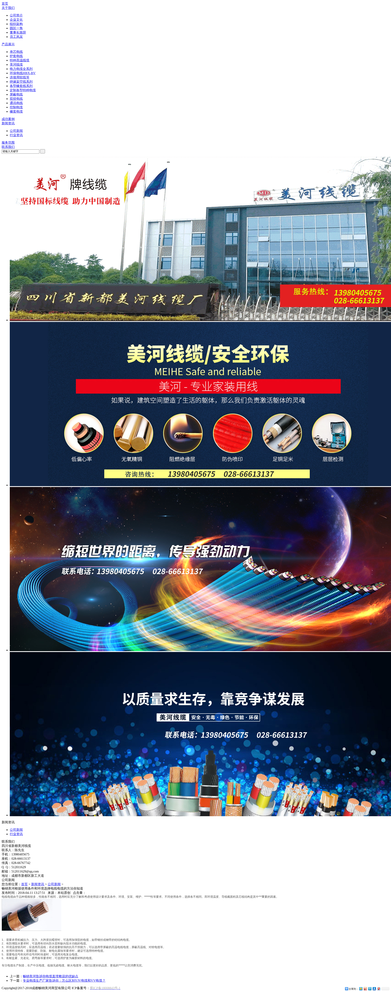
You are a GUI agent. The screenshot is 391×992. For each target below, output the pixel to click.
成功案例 (8, 119)
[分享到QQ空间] (360, 988)
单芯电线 (16, 51)
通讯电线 (16, 103)
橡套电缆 (16, 111)
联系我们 (8, 147)
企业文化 (16, 19)
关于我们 (8, 8)
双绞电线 (16, 98)
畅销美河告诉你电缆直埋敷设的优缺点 (50, 976)
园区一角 (16, 28)
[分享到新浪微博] (365, 988)
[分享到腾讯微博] (369, 988)
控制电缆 (16, 107)
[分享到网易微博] (378, 988)
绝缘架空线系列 (21, 81)
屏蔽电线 (16, 94)
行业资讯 (16, 135)
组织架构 (16, 24)
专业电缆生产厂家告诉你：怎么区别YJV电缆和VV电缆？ (64, 980)
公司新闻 (16, 131)
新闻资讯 (8, 123)
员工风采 (16, 36)
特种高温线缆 (19, 60)
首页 (5, 3)
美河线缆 (16, 64)
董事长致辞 (18, 32)
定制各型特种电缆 (23, 90)
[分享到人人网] (374, 988)
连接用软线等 (19, 77)
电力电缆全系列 (21, 69)
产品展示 (8, 44)
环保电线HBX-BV (23, 73)
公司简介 (16, 15)
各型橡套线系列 (21, 86)
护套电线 (16, 56)
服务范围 (8, 142)
